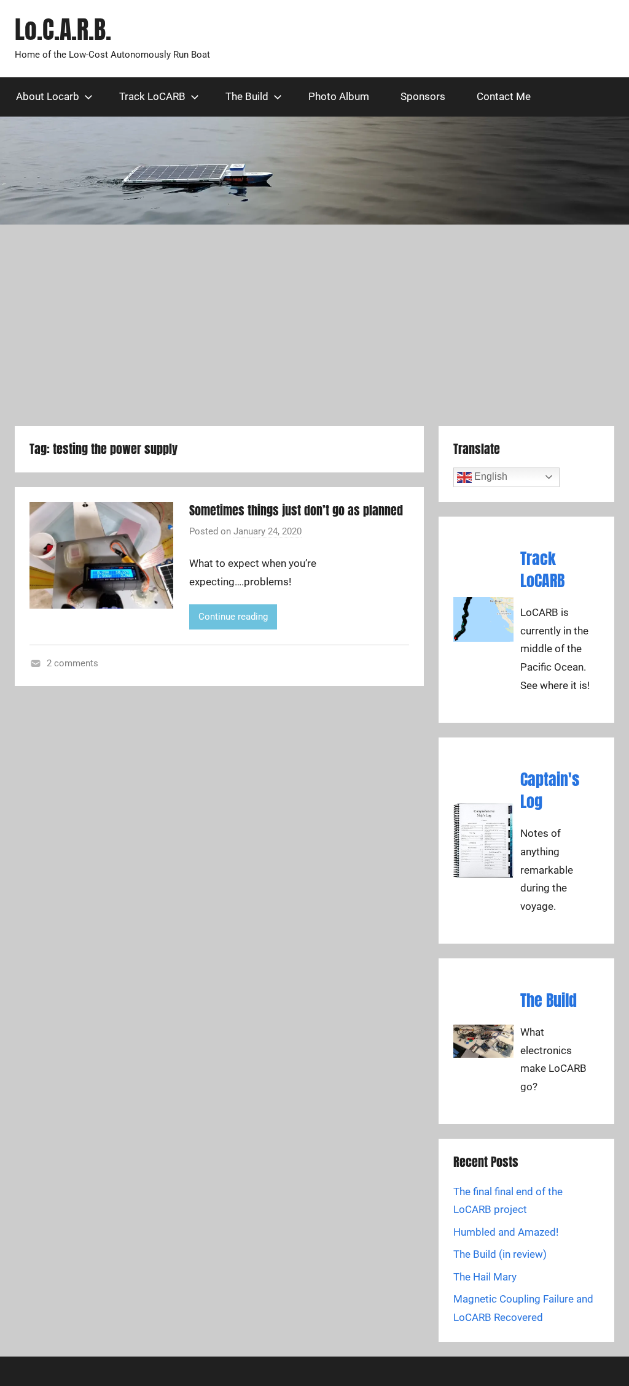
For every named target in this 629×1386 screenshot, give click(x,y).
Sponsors (422, 96)
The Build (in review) (500, 1254)
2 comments (72, 663)
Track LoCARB (152, 96)
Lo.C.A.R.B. (63, 29)
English (489, 476)
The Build (246, 96)
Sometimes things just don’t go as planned (296, 510)
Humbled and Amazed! (505, 1232)
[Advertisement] (314, 325)
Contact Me (504, 96)
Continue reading (233, 616)
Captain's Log (549, 790)
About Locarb (47, 96)
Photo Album (338, 96)
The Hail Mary (485, 1277)
